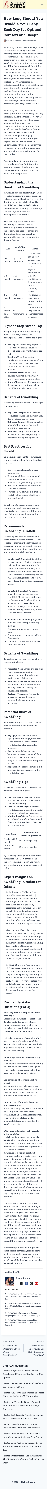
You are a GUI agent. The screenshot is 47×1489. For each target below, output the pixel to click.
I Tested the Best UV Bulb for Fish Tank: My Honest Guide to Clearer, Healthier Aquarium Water (23, 1306)
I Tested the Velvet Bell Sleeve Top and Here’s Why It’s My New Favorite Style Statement (21, 1405)
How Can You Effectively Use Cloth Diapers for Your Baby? (36, 1348)
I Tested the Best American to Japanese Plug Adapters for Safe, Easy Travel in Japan (22, 1314)
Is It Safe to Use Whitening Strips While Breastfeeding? (11, 1348)
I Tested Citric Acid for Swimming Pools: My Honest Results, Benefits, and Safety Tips (22, 1446)
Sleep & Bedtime (29, 41)
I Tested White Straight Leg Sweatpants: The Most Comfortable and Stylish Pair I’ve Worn (23, 1459)
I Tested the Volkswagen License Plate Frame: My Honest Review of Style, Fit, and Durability (22, 1322)
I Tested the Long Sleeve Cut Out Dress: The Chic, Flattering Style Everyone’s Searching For (23, 1296)
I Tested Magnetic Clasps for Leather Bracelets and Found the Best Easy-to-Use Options (23, 1374)
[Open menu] (42, 4)
